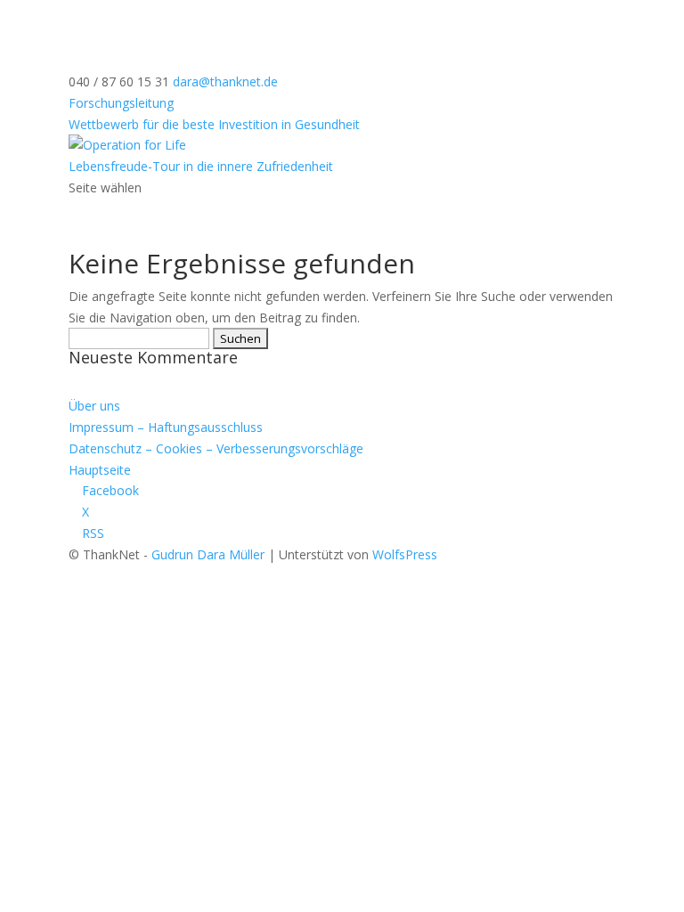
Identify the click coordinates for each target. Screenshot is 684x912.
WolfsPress (404, 554)
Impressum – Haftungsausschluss (166, 427)
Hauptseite (100, 469)
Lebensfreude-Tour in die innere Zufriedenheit (201, 166)
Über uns (94, 405)
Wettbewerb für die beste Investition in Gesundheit (214, 124)
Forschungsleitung (121, 102)
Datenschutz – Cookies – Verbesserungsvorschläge (216, 448)
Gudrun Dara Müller (208, 554)
